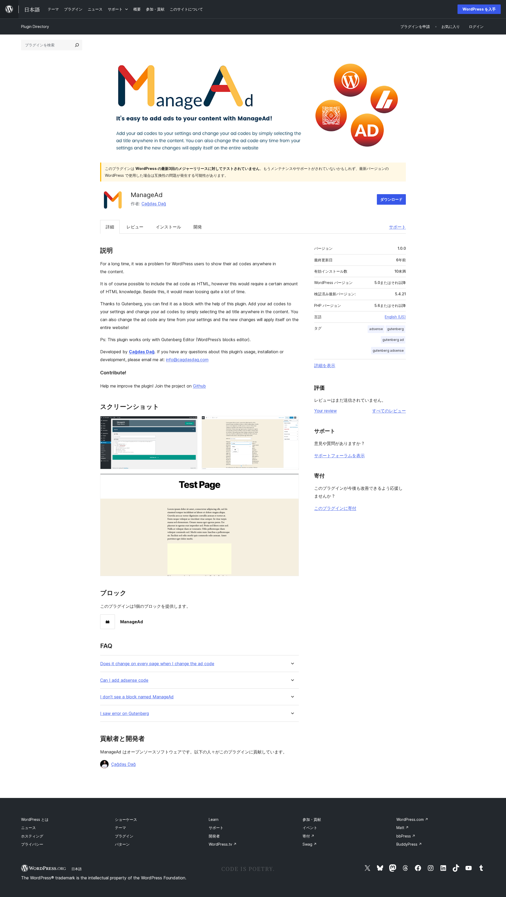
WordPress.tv (223, 844)
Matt (402, 827)
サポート (397, 226)
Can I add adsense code (124, 680)
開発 (197, 226)
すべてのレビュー (389, 410)
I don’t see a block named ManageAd (137, 696)
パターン (122, 844)
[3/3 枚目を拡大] (291, 480)
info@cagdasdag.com (187, 359)
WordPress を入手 (479, 9)
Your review (325, 410)
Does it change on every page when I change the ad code (157, 663)
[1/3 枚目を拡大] (190, 423)
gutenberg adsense (388, 350)
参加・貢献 (312, 819)
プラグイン (124, 836)
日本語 (76, 869)
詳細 (110, 226)
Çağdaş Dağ (154, 203)
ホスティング (32, 836)
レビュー (134, 226)
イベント (310, 827)
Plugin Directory (35, 26)
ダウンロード (391, 199)
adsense (376, 329)
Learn (213, 819)
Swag (310, 844)
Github (199, 386)
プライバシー (32, 844)
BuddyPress (409, 844)
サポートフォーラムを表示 (339, 455)
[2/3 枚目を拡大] (291, 423)
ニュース (28, 827)
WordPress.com (412, 819)
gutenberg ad (393, 340)
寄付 (308, 836)
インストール (168, 226)
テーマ (120, 827)
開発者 (214, 836)
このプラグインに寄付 (335, 508)
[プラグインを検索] (77, 45)
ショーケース (126, 819)
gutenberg (395, 329)
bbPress (405, 836)
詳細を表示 (324, 365)
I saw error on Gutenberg (124, 713)
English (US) (395, 317)
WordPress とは (34, 819)
